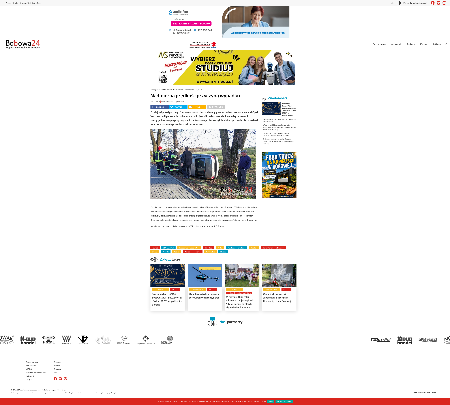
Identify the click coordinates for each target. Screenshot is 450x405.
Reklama (437, 44)
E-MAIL (197, 107)
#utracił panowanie (193, 252)
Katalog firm (31, 376)
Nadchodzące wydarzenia (36, 372)
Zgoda (270, 401)
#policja (254, 248)
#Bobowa (175, 290)
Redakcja (411, 44)
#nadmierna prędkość (237, 248)
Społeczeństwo (197, 290)
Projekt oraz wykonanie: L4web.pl (425, 392)
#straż (176, 252)
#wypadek (210, 252)
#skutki (166, 252)
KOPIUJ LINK (217, 107)
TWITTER (178, 107)
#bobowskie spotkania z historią (239, 293)
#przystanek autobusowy (273, 248)
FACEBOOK (160, 107)
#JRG (220, 248)
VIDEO (29, 369)
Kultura (160, 290)
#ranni (154, 252)
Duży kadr (30, 379)
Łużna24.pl (36, 3)
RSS (55, 372)
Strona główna (379, 44)
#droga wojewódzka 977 (189, 248)
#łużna (223, 252)
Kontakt (424, 44)
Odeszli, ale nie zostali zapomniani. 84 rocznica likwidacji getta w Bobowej (277, 297)
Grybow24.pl (25, 3)
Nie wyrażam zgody (284, 401)
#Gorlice (208, 248)
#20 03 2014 (168, 248)
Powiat (155, 248)
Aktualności (396, 44)
